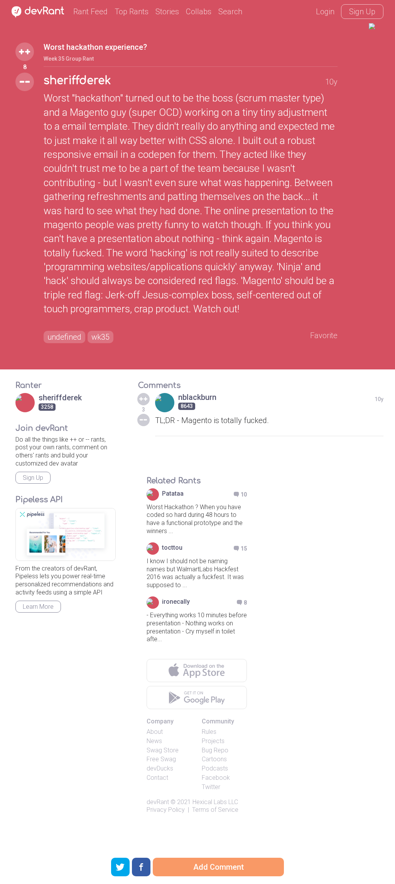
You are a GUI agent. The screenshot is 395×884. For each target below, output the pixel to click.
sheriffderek (77, 81)
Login (325, 11)
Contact (157, 777)
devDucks (160, 768)
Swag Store (163, 750)
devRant (158, 802)
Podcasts (215, 768)
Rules (209, 731)
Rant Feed (90, 11)
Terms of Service (215, 809)
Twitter (211, 787)
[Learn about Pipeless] (65, 534)
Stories (167, 11)
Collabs (198, 11)
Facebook (216, 777)
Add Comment (218, 867)
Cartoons (214, 759)
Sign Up (362, 11)
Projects (213, 741)
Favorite (324, 335)
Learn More (38, 606)
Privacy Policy (166, 809)
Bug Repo (215, 750)
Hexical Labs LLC (215, 802)
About (155, 731)
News (154, 741)
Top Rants (132, 11)
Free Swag (161, 759)
